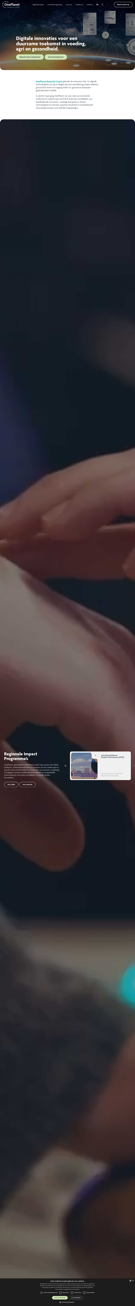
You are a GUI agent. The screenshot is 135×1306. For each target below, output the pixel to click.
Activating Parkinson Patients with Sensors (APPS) (112, 756)
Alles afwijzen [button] (76, 1297)
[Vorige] (66, 765)
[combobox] (130, 1281)
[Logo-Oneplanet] (11, 4)
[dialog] (67, 1292)
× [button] (133, 1280)
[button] (102, 4)
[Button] (95, 755)
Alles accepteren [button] (59, 1297)
